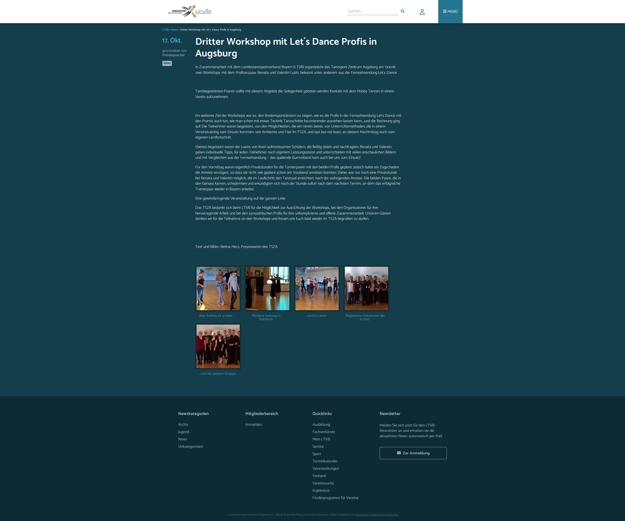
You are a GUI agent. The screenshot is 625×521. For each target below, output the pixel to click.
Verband (319, 476)
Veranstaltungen (325, 468)
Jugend (183, 432)
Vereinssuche (323, 483)
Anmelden (253, 424)
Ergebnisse (321, 490)
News (167, 63)
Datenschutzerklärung (384, 514)
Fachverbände (323, 432)
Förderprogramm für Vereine (335, 498)
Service (318, 446)
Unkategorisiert (190, 446)
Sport (316, 454)
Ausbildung (321, 424)
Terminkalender (325, 461)
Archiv (183, 424)
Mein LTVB (321, 439)
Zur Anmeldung (415, 453)
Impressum (362, 514)
